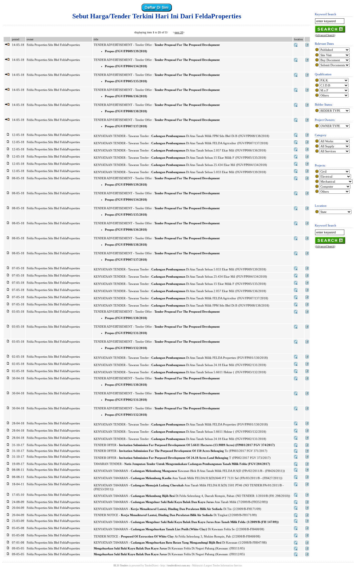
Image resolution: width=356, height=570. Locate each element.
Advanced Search (325, 35)
